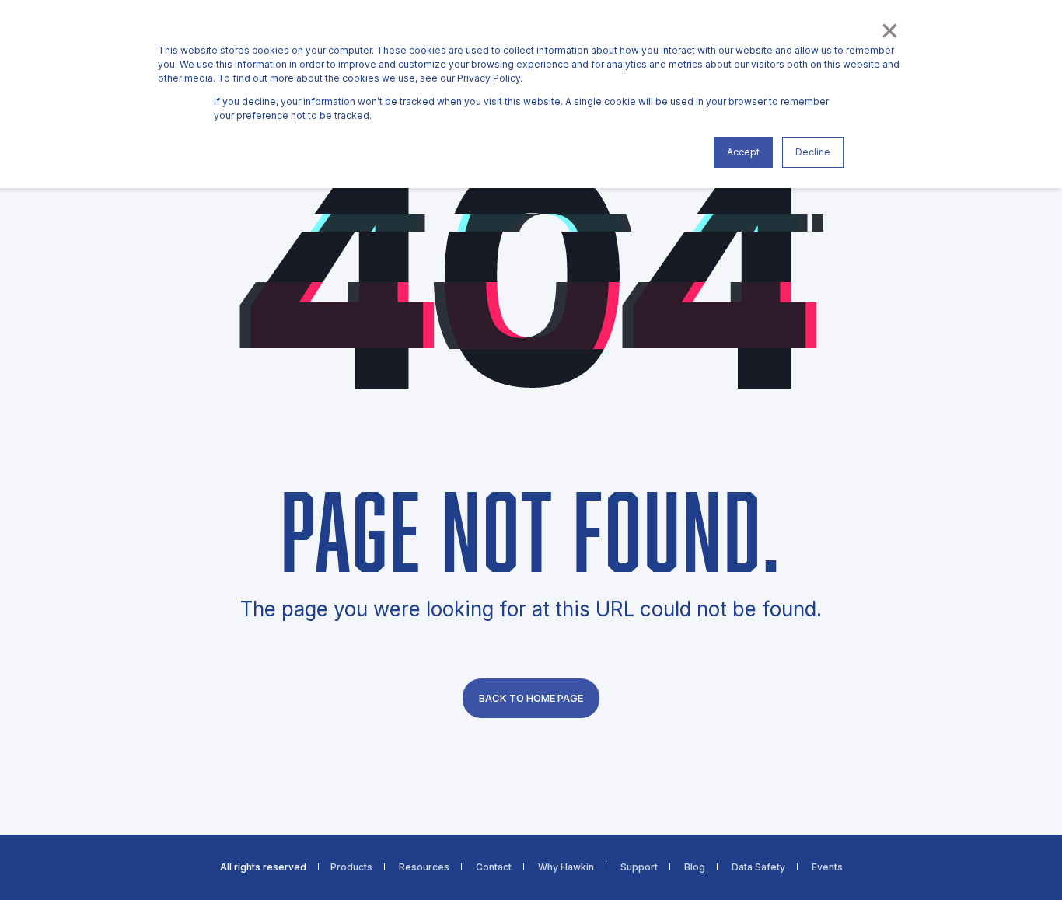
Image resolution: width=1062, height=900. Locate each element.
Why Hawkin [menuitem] (566, 867)
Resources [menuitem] (424, 867)
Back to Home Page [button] (531, 698)
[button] (31, 868)
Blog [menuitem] (694, 867)
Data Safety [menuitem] (758, 867)
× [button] (888, 29)
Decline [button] (812, 152)
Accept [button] (743, 152)
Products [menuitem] (351, 867)
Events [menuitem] (827, 867)
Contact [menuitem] (494, 867)
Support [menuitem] (639, 867)
